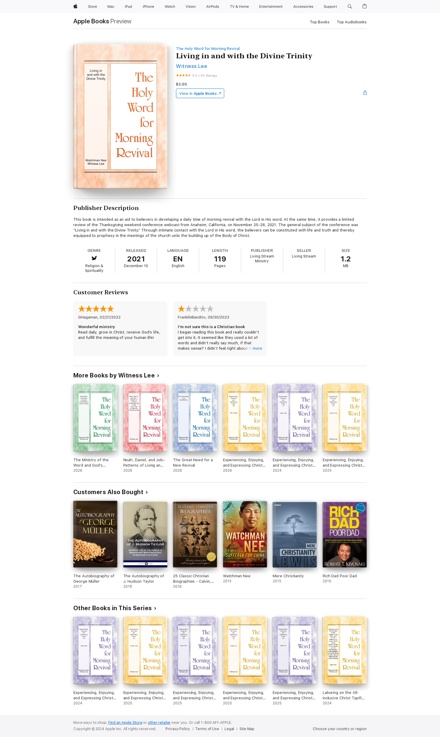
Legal (229, 729)
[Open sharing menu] (365, 93)
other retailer (159, 723)
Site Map (246, 729)
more (257, 348)
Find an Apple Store (125, 723)
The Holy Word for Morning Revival (208, 48)
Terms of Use (207, 729)
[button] (349, 6)
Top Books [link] (320, 22)
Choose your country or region (340, 729)
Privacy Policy (178, 729)
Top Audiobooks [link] (352, 22)
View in (198, 93)
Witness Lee (191, 66)
